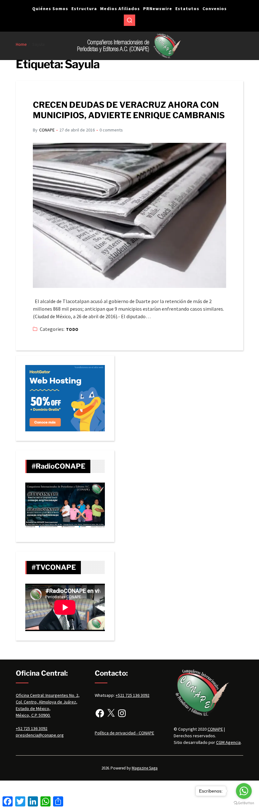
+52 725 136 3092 (31, 728)
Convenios (214, 8)
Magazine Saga (145, 768)
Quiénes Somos (50, 8)
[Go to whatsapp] (244, 791)
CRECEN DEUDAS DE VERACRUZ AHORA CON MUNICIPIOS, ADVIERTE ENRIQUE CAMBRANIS (129, 110)
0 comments (111, 130)
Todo (72, 329)
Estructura (84, 8)
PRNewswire (157, 8)
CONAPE (47, 130)
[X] (111, 713)
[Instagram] (122, 713)
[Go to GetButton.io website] (244, 803)
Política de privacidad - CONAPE (124, 733)
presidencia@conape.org (40, 735)
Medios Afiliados (120, 8)
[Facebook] (100, 713)
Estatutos (187, 8)
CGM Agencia (228, 742)
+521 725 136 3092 (132, 695)
